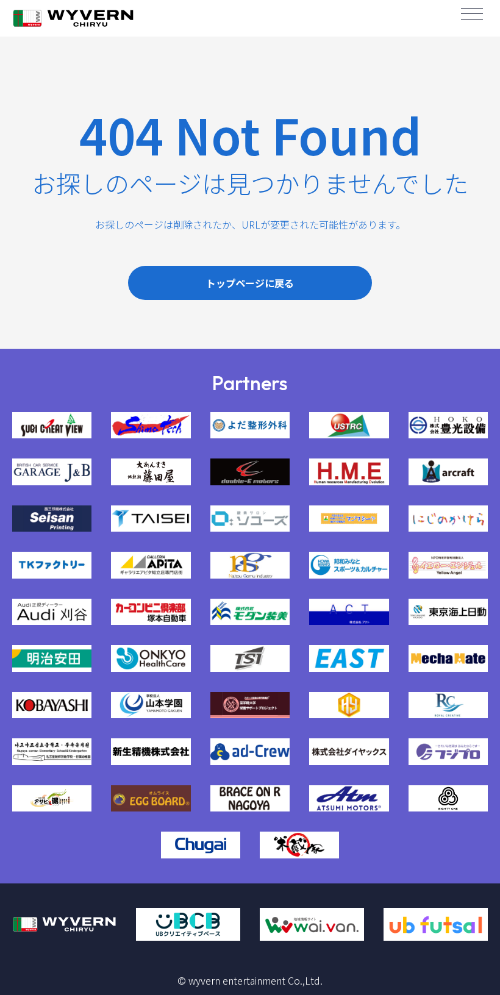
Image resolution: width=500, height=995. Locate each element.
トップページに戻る (250, 283)
